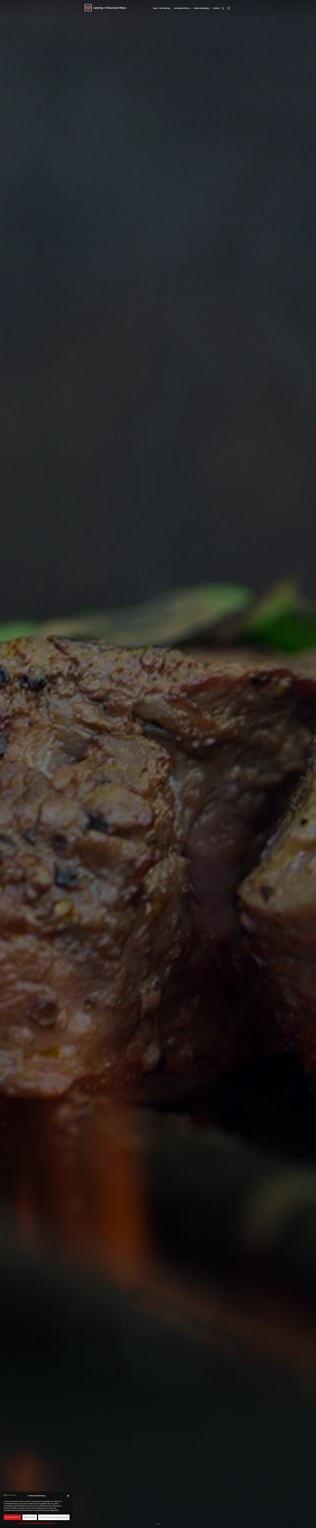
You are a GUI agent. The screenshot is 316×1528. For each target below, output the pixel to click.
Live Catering (164, 8)
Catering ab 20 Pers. (182, 8)
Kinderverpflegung (201, 8)
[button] (68, 1496)
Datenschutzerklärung (38, 1523)
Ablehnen (30, 1517)
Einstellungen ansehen (54, 1517)
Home (155, 8)
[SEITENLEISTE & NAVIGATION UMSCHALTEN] (229, 8)
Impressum (51, 1523)
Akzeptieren (12, 1517)
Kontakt (216, 8)
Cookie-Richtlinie (24, 1523)
